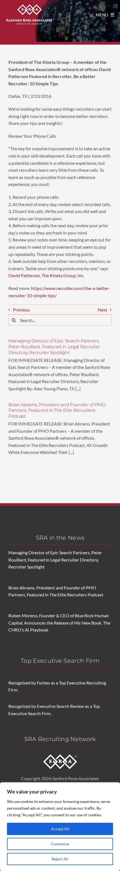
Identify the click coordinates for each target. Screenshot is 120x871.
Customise (60, 843)
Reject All (60, 859)
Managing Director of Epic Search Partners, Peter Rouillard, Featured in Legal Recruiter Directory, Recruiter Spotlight (54, 346)
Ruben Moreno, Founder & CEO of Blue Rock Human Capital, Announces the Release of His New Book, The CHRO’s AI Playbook (59, 622)
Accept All (60, 828)
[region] (60, 826)
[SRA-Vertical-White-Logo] (30, 5)
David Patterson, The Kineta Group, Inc (45, 275)
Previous (21, 309)
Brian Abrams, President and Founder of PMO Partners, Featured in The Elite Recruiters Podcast (56, 410)
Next (102, 309)
